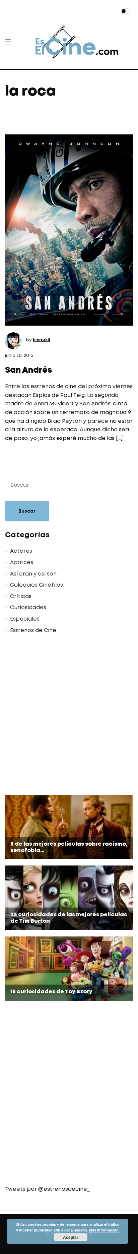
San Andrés (28, 370)
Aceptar (70, 1237)
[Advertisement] (69, 715)
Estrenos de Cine (33, 630)
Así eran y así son (33, 574)
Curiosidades (28, 607)
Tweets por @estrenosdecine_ (47, 1189)
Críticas (20, 596)
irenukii (41, 340)
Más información (104, 1229)
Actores (21, 551)
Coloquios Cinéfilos (36, 585)
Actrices (21, 562)
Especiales (25, 619)
